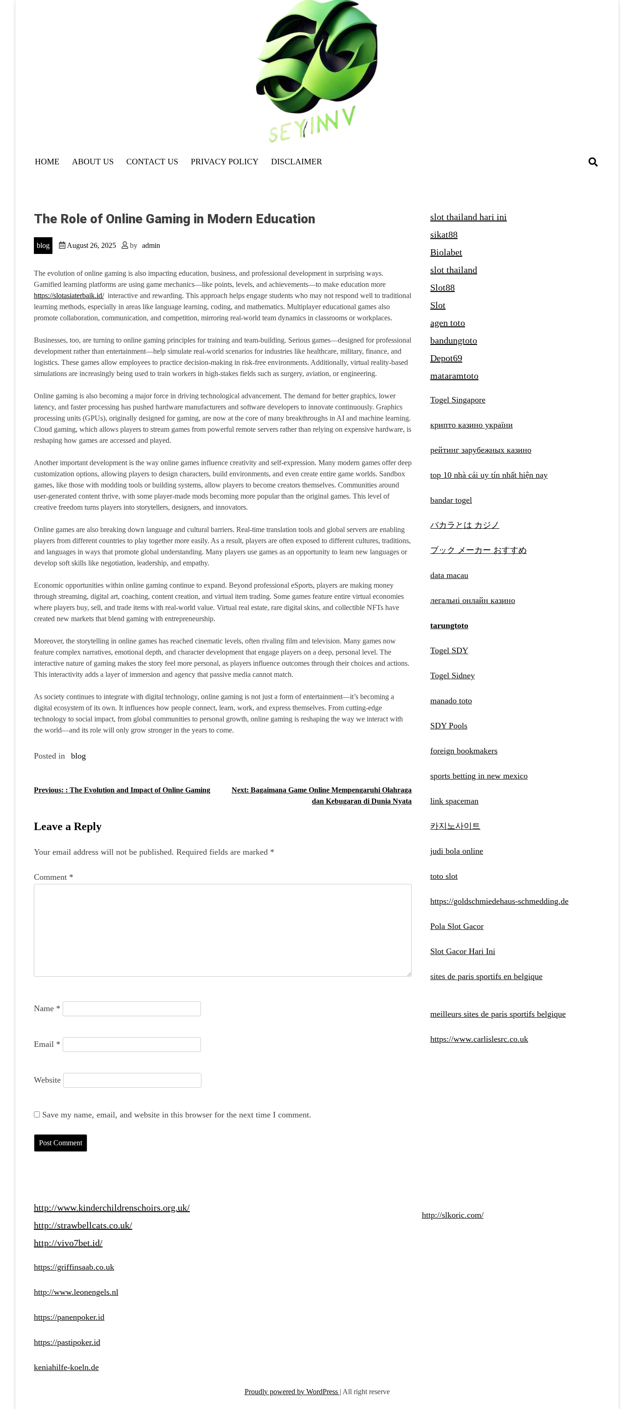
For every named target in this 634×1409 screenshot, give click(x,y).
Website (47, 1079)
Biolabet (446, 252)
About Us (93, 161)
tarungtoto (449, 625)
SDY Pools (448, 725)
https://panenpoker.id (69, 1317)
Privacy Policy (225, 161)
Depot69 (446, 358)
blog (43, 245)
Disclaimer (296, 161)
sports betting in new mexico (479, 775)
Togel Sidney (452, 675)
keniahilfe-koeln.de (66, 1367)
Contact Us (152, 161)
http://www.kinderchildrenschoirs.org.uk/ (112, 1207)
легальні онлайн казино (472, 600)
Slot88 (442, 287)
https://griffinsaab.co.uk (74, 1267)
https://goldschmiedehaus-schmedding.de (499, 901)
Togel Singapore (457, 399)
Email (47, 1044)
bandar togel (451, 500)
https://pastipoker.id (67, 1342)
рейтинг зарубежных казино (480, 450)
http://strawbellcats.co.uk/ (83, 1225)
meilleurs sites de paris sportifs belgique (498, 1014)
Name (47, 1008)
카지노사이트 (455, 826)
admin (151, 245)
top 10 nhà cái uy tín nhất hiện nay (489, 475)
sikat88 (444, 234)
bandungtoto (453, 340)
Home (47, 161)
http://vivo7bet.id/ (68, 1243)
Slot (438, 305)
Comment (53, 877)
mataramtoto (454, 375)
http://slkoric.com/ (453, 1215)
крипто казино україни (471, 424)
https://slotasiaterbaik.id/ (69, 295)
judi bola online (456, 851)
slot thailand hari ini (468, 217)
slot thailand (453, 270)
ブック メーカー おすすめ (478, 550)
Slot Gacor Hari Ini (462, 951)
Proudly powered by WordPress (292, 1392)
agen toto (447, 323)
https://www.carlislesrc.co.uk (479, 1039)
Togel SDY (449, 650)
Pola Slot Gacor (457, 926)
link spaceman (454, 800)
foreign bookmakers (464, 750)
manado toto (451, 700)
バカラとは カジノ (464, 525)
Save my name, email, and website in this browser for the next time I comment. (176, 1114)
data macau (449, 575)
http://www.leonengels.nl (76, 1292)
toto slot (444, 876)
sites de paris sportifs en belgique (486, 976)
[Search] (593, 162)
